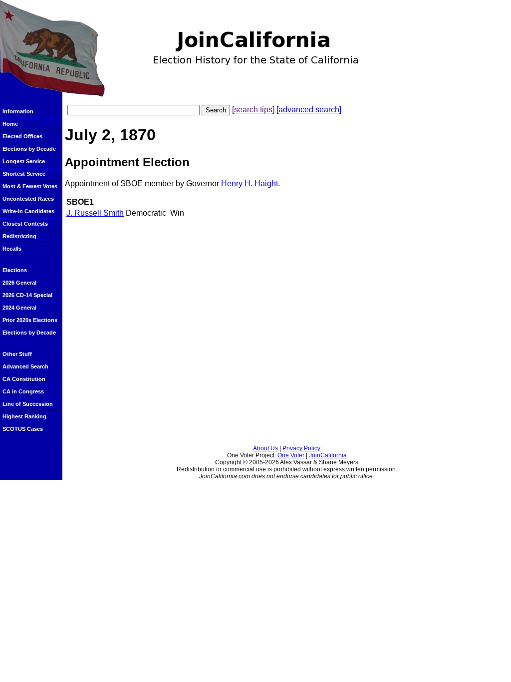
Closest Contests (25, 224)
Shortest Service (23, 174)
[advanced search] (308, 109)
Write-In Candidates (28, 211)
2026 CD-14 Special (27, 295)
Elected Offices (22, 136)
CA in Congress (23, 391)
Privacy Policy (301, 448)
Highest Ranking (24, 416)
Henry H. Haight (249, 183)
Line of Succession (27, 404)
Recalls (11, 249)
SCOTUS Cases (22, 429)
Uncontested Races (28, 199)
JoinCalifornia (328, 455)
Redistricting (19, 236)
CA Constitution (23, 379)
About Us (265, 448)
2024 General (19, 308)
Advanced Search (25, 366)
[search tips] (253, 109)
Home (10, 124)
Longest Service (23, 161)
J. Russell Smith (95, 213)
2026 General (19, 283)
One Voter (290, 455)
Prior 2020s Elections (29, 320)
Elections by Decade (29, 149)
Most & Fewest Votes (29, 186)
